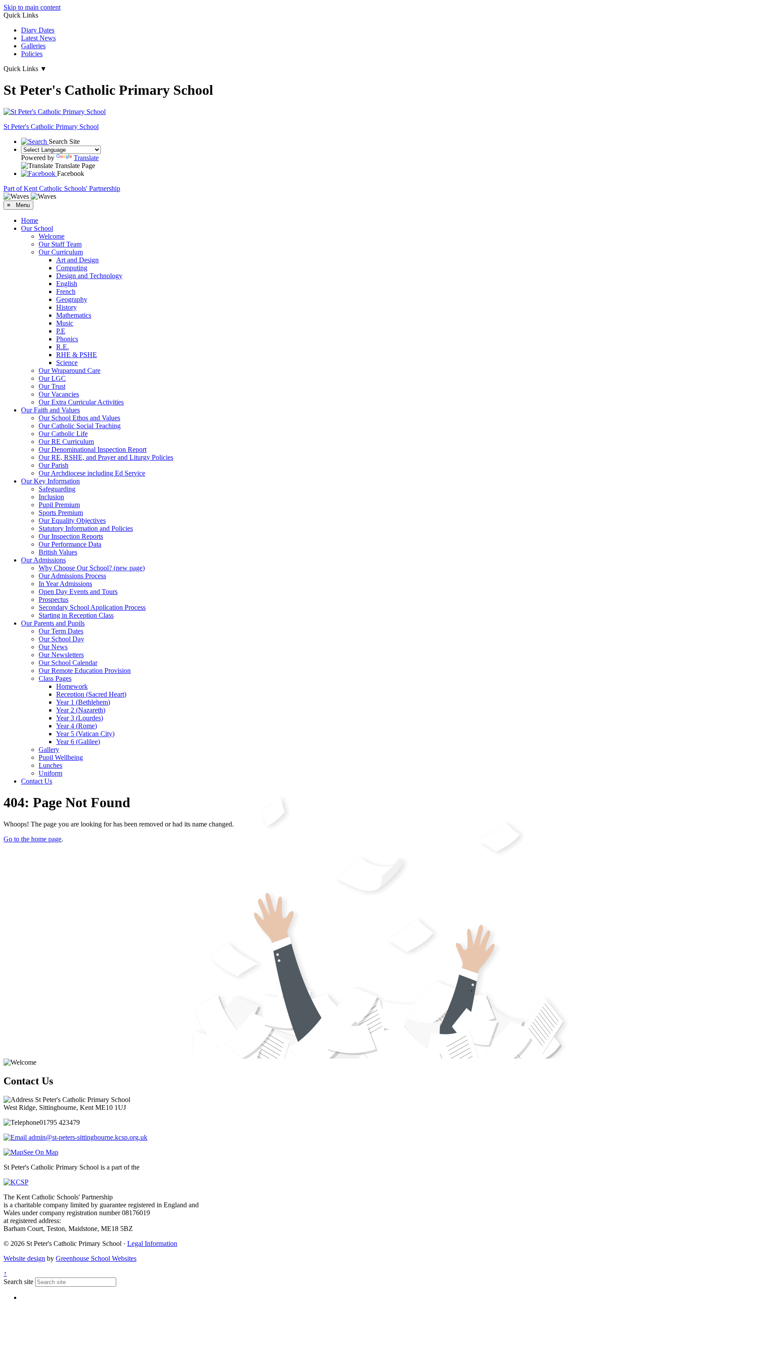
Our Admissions (43, 560)
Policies (32, 53)
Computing (71, 268)
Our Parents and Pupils (53, 623)
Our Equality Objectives (72, 520)
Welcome (51, 236)
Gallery (49, 749)
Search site (18, 1281)
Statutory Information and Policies (86, 528)
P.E (60, 331)
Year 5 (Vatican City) (85, 733)
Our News (53, 647)
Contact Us (36, 781)
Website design (24, 1258)
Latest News (38, 38)
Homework (72, 686)
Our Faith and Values (50, 410)
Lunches (50, 765)
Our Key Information (50, 481)
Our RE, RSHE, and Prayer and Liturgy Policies (106, 457)
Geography (71, 299)
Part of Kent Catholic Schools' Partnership (62, 188)
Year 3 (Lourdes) (79, 718)
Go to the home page (32, 839)
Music (64, 323)
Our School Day (61, 639)
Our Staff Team (60, 244)
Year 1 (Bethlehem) (83, 702)
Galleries (33, 46)
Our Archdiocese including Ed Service (92, 473)
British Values (58, 552)
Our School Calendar (68, 662)
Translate (86, 157)
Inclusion (51, 497)
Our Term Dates (61, 631)
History (66, 307)
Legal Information (152, 1243)
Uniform (50, 773)
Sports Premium (61, 512)
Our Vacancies (59, 394)
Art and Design (77, 260)
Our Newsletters (61, 654)
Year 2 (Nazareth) (80, 710)
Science (67, 362)
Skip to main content (32, 7)
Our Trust (52, 386)
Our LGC (52, 378)
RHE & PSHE (76, 354)
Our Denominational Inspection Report (93, 449)
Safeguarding (57, 489)
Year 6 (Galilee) (78, 741)
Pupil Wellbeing (61, 757)
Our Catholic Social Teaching (80, 425)
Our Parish (53, 465)
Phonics (67, 339)
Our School (37, 228)
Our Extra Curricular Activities (81, 402)
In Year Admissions (65, 583)
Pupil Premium (59, 504)
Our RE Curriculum (66, 441)
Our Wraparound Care (69, 370)
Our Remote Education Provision (85, 670)
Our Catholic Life (63, 433)
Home (29, 220)
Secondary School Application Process (92, 607)
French (65, 291)
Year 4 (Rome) (76, 726)
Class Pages (55, 678)
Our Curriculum (61, 252)
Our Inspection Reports (71, 536)
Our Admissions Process (72, 576)
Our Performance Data (70, 544)
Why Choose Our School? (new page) (92, 568)
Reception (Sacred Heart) (91, 694)
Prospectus (53, 599)
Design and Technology (89, 275)
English (66, 283)
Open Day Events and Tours (78, 591)
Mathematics (73, 315)
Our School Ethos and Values (79, 418)
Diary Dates (37, 30)
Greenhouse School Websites (96, 1258)
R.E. (62, 347)
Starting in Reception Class (76, 615)
